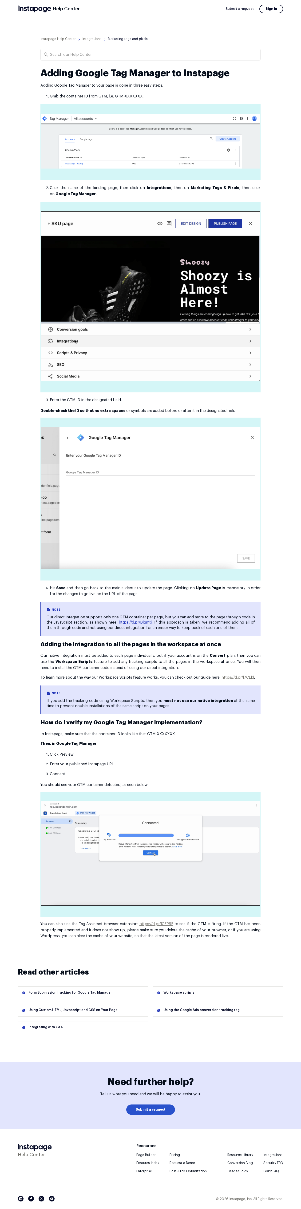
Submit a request (240, 9)
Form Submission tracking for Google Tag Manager (70, 992)
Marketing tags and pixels (128, 39)
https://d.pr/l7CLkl (238, 677)
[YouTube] (52, 1198)
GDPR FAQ (271, 1171)
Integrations (91, 39)
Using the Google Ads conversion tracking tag (201, 1010)
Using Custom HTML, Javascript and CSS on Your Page (73, 1010)
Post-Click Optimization (188, 1171)
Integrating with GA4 (45, 1027)
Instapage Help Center (58, 39)
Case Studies (237, 1171)
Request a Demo (182, 1163)
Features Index (147, 1163)
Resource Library (240, 1155)
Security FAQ (273, 1163)
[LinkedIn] (21, 1198)
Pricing (175, 1155)
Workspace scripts (178, 992)
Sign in (271, 8)
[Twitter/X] (41, 1198)
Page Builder (146, 1155)
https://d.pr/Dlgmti (135, 622)
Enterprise (144, 1171)
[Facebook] (31, 1198)
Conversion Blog (240, 1163)
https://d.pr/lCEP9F (156, 924)
